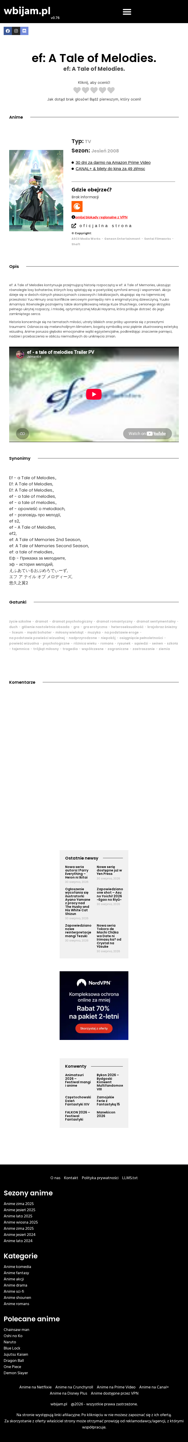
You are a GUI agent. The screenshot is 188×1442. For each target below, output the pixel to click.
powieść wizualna (24, 643)
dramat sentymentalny (156, 621)
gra (76, 627)
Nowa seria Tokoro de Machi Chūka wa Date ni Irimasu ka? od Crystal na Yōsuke (109, 936)
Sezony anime (28, 1193)
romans (106, 643)
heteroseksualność (127, 627)
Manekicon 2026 (106, 1114)
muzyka (94, 632)
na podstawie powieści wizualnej (37, 638)
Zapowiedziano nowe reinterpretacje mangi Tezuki (78, 930)
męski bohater (39, 632)
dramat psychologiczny (72, 621)
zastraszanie (144, 649)
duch (13, 627)
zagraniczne (118, 649)
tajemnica (20, 649)
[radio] (77, 91)
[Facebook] (8, 31)
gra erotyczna (95, 627)
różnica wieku (85, 643)
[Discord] (24, 31)
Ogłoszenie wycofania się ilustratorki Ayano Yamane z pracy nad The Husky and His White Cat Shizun (78, 901)
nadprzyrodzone (83, 638)
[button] (127, 12)
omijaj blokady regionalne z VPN (101, 217)
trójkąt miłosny (46, 649)
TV (88, 141)
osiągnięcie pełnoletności (141, 638)
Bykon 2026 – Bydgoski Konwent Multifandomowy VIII (111, 1082)
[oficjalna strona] (74, 225)
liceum (17, 632)
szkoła (172, 643)
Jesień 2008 (105, 151)
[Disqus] (94, 756)
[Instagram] (16, 31)
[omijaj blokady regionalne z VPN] (73, 217)
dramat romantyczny (114, 621)
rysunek (123, 643)
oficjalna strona (106, 225)
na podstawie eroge (122, 632)
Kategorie (21, 1256)
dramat (41, 621)
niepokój (108, 638)
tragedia (70, 649)
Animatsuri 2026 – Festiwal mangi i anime (78, 1080)
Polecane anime (32, 1319)
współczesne (93, 649)
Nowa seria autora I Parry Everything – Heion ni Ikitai (76, 872)
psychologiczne (56, 643)
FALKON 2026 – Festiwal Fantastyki (77, 1116)
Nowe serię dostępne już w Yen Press (109, 870)
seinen (157, 643)
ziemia (164, 649)
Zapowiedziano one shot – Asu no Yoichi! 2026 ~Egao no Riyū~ (110, 894)
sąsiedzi (141, 643)
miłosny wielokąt (69, 632)
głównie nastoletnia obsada (45, 627)
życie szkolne (20, 621)
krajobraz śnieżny (162, 627)
